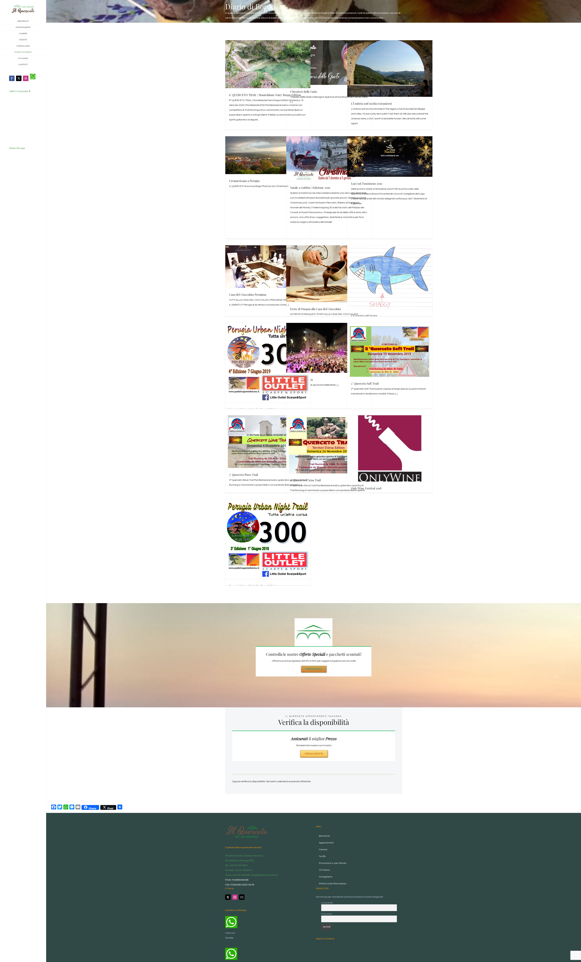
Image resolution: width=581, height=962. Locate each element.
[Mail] (242, 897)
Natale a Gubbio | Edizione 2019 (310, 187)
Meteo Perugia (17, 148)
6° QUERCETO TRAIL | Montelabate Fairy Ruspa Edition (265, 95)
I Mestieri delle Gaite (303, 91)
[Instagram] (235, 897)
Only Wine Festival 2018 (366, 488)
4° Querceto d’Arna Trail (305, 480)
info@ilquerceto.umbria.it (264, 875)
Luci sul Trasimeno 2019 (366, 183)
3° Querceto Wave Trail (243, 475)
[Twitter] (228, 897)
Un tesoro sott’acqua (364, 315)
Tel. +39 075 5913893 (236, 865)
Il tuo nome (326, 914)
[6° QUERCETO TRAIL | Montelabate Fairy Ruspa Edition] (267, 64)
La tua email (327, 903)
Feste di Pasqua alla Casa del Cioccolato (315, 309)
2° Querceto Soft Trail (365, 383)
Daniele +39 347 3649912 (238, 870)
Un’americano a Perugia (244, 181)
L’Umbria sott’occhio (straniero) (371, 103)
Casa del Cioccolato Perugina (247, 294)
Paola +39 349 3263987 (238, 875)
